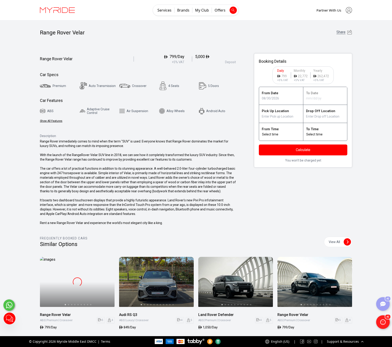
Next (109, 283)
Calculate (303, 150)
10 (170, 304)
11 (173, 304)
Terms (105, 341)
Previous (45, 283)
